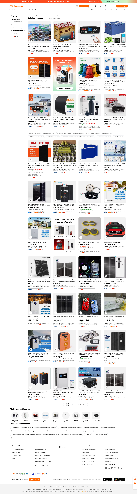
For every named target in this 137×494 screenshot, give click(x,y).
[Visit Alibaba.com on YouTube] (118, 468)
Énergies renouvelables (39, 15)
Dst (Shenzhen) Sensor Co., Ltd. (86, 212)
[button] (77, 6)
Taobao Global (75, 486)
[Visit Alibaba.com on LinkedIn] (109, 468)
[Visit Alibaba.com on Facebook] (106, 468)
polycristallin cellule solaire (105, 136)
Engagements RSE (16, 455)
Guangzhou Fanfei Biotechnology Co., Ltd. (114, 324)
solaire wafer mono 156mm (19, 431)
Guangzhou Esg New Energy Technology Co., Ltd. (64, 324)
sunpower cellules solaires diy (91, 427)
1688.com (52, 486)
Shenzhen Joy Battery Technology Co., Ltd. (88, 251)
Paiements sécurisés (40, 449)
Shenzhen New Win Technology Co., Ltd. (88, 324)
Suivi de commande (109, 455)
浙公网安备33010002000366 (94, 491)
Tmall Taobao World (60, 486)
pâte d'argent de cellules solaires (36, 431)
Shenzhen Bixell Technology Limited (112, 51)
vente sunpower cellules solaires (56, 431)
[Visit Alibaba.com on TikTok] (122, 468)
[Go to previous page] (64, 404)
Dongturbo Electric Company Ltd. (36, 211)
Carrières (14, 458)
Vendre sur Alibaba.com (110, 449)
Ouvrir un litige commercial (88, 455)
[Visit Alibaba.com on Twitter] (112, 468)
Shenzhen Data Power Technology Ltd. (62, 170)
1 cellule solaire (16, 427)
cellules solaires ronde (49, 133)
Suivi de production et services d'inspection (43, 462)
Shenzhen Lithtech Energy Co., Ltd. (37, 124)
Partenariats (108, 461)
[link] (135, 479)
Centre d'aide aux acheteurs (89, 449)
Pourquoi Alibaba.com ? (18, 449)
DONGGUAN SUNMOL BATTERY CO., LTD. (63, 51)
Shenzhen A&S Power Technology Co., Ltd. (114, 89)
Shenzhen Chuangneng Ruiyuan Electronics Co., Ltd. (89, 170)
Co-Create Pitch (16, 452)
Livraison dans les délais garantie (43, 455)
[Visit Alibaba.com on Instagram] (115, 468)
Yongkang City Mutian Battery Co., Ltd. (113, 247)
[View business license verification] (83, 491)
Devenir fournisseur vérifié (111, 458)
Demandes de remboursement (89, 458)
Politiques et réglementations (42, 465)
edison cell (88, 434)
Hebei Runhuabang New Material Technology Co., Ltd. (89, 89)
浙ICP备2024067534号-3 (109, 491)
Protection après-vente (41, 458)
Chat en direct (85, 452)
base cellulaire (95, 133)
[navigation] (18, 210)
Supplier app (62, 479)
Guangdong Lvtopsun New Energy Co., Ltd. (38, 323)
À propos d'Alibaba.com (18, 446)
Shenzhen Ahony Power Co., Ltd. (111, 286)
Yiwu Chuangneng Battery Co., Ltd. (112, 170)
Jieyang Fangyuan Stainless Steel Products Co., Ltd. (89, 127)
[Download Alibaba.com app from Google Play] (119, 479)
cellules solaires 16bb (28, 427)
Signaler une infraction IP (88, 461)
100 (86, 404)
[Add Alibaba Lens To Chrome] (34, 479)
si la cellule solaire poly (53, 136)
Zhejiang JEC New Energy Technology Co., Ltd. (39, 51)
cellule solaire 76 (107, 133)
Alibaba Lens (19, 479)
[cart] (101, 6)
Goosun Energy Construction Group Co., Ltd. (64, 286)
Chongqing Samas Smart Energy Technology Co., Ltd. (39, 360)
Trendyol (85, 486)
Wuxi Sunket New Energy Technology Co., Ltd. (39, 87)
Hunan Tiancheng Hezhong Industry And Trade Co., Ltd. (115, 211)
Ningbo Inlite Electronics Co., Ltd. (86, 288)
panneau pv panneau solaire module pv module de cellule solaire (73, 133)
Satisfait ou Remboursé (41, 452)
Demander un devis (63, 454)
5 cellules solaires (119, 136)
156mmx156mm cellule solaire (37, 136)
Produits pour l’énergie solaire (55, 15)
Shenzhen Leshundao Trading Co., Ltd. (113, 124)
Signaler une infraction (87, 464)
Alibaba (29, 15)
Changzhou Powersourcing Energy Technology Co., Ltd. (64, 211)
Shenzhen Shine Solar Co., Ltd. (60, 124)
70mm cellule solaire (35, 133)
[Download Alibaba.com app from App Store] (108, 479)
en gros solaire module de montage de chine (71, 427)
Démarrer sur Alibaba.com (111, 452)
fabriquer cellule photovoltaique (20, 438)
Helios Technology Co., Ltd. (35, 175)
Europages (91, 486)
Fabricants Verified (63, 451)
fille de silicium (89, 431)
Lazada (68, 486)
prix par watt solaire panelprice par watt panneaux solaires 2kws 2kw (78, 136)
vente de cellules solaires (101, 434)
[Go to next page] (89, 404)
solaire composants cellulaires (74, 431)
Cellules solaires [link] (69, 15)
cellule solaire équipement (109, 427)
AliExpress (45, 486)
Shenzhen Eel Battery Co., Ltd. (35, 247)
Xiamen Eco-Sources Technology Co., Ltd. (88, 51)
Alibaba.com (98, 479)
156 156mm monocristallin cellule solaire (47, 427)
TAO (81, 486)
